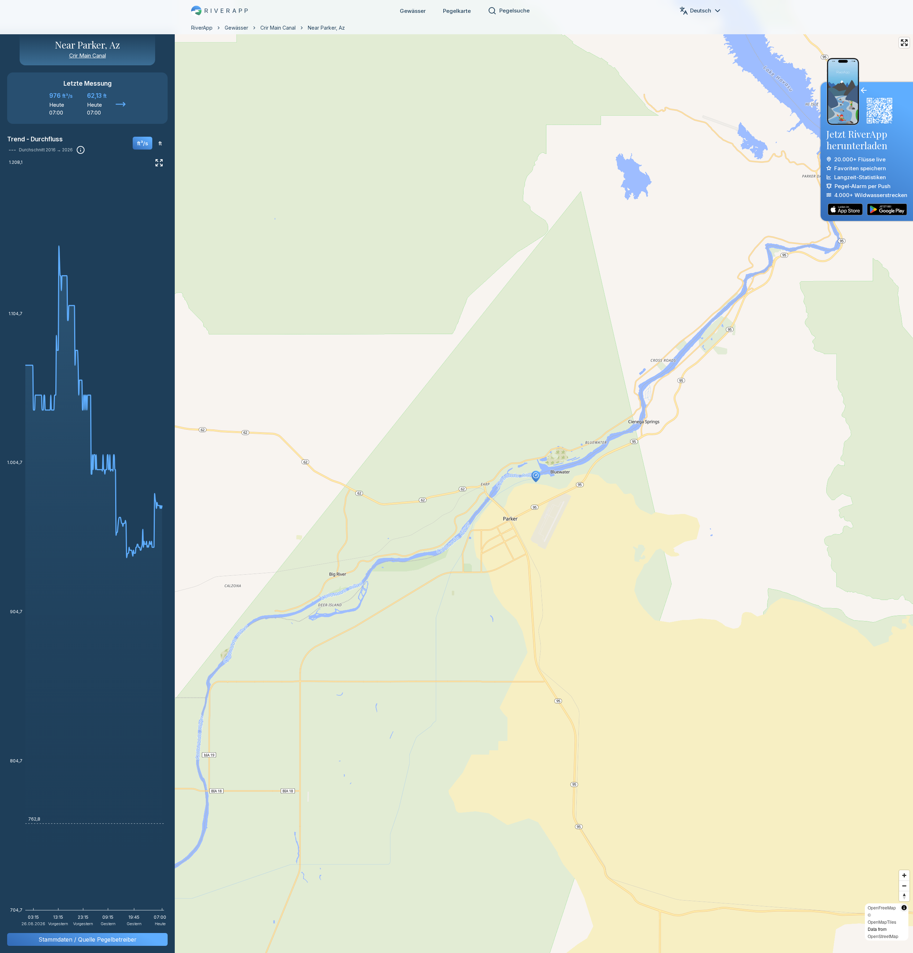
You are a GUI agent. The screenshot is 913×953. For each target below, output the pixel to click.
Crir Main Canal (278, 28)
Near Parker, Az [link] (326, 28)
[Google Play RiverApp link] (887, 209)
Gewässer (413, 10)
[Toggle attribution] (904, 907)
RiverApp (202, 28)
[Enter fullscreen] (904, 42)
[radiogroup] (149, 145)
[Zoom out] (904, 886)
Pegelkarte (457, 10)
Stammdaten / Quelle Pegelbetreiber (88, 939)
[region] (456, 476)
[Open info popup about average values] (80, 149)
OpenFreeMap (882, 907)
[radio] (142, 143)
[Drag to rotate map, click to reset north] (904, 896)
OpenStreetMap (883, 936)
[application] (87, 545)
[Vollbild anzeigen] (159, 162)
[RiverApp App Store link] (845, 209)
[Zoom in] (904, 875)
